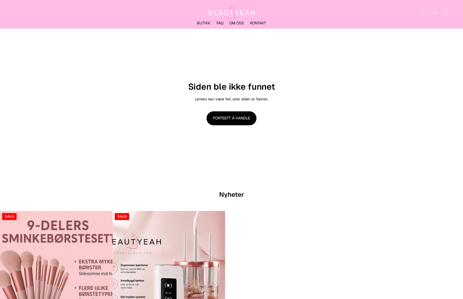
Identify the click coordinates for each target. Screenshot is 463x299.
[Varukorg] (446, 11)
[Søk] (423, 11)
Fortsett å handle (231, 118)
